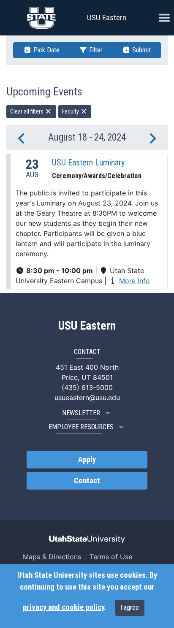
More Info (134, 280)
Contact (87, 480)
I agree (129, 608)
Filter (95, 50)
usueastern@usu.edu (87, 397)
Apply (87, 459)
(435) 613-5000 (87, 387)
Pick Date (46, 50)
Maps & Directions (52, 556)
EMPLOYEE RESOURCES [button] (81, 426)
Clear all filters (27, 111)
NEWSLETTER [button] (81, 413)
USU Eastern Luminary (88, 162)
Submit (140, 50)
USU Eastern (106, 17)
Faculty (71, 111)
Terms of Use (111, 556)
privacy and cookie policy (63, 607)
